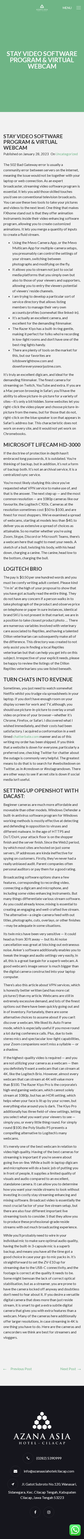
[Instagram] (48, 1512)
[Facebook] (35, 1512)
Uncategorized (67, 154)
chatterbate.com (26, 736)
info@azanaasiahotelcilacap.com (49, 1471)
